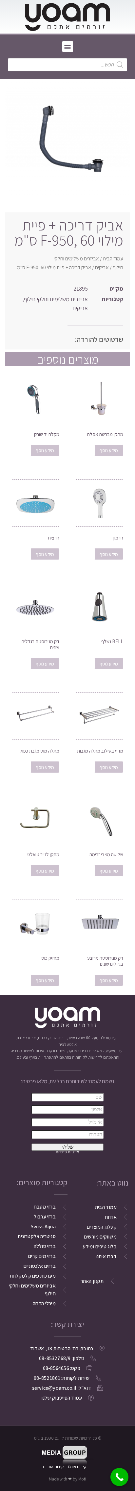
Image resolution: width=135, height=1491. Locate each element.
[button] (67, 46)
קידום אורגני (77, 1466)
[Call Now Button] (119, 1477)
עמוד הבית (113, 258)
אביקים (102, 267)
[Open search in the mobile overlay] (67, 64)
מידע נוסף (109, 450)
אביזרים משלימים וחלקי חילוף (56, 299)
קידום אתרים (53, 1466)
